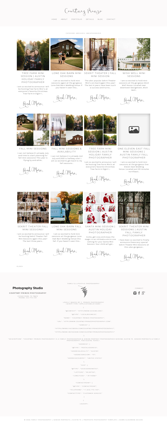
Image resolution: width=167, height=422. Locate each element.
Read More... (33, 104)
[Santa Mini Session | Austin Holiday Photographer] (100, 207)
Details (90, 19)
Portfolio (76, 19)
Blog (100, 19)
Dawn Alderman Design (131, 420)
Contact (111, 19)
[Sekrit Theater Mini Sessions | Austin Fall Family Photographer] (134, 207)
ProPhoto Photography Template (100, 420)
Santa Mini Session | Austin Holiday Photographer (100, 229)
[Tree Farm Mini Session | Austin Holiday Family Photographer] (33, 54)
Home (54, 19)
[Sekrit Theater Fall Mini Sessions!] (33, 207)
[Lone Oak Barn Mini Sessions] (66, 54)
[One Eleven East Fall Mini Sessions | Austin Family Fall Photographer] (134, 130)
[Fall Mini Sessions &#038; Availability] (66, 130)
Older (20, 266)
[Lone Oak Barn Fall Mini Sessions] (66, 207)
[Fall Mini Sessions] (33, 130)
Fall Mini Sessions (33, 148)
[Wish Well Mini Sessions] (134, 54)
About (64, 19)
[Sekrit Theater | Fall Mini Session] (100, 54)
